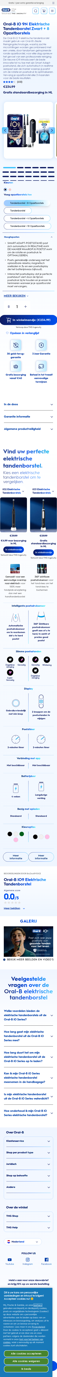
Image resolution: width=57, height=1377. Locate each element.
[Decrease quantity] (9, 306)
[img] (9, 834)
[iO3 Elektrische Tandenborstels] (43, 514)
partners (38, 1305)
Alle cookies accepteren (26, 1353)
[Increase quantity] (25, 306)
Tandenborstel (17, 210)
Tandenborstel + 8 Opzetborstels (27, 203)
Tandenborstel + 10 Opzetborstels (27, 226)
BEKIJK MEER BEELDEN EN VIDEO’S (30, 959)
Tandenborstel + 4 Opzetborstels (27, 218)
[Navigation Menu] (52, 11)
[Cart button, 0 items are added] (44, 11)
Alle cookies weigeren (26, 1361)
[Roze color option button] (10, 189)
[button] (5, 131)
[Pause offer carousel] (53, 3)
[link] (15, 856)
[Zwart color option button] (5, 189)
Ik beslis (26, 1368)
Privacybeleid (38, 1327)
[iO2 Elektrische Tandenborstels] (13, 514)
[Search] (35, 11)
